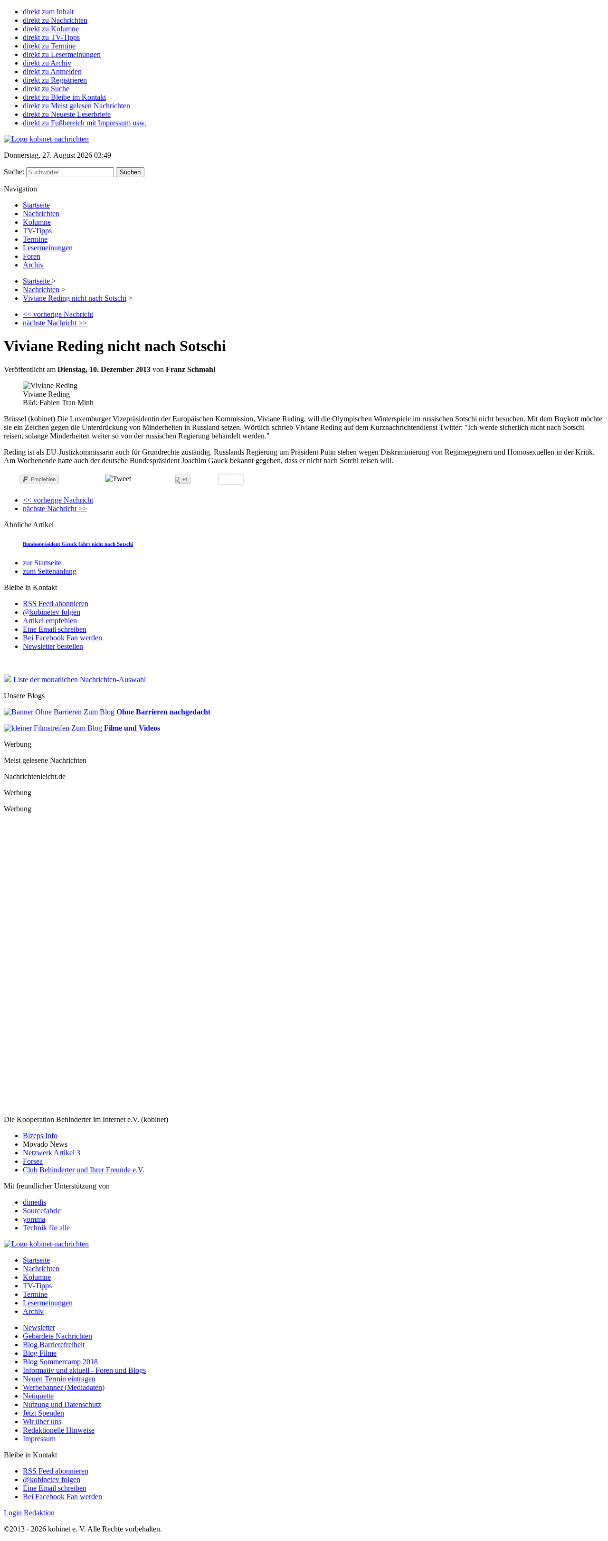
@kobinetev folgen (51, 612)
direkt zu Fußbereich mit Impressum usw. (84, 123)
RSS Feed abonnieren (55, 603)
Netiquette (38, 1396)
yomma (34, 1219)
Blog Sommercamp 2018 (60, 1362)
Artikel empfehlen (50, 621)
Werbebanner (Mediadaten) (63, 1387)
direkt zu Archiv (47, 63)
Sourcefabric (42, 1211)
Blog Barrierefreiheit (54, 1345)
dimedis (34, 1202)
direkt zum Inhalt (48, 12)
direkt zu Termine (49, 46)
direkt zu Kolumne (51, 29)
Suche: (15, 172)
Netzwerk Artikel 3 (51, 1153)
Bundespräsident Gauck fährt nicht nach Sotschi (78, 544)
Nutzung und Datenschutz (62, 1404)
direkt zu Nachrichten (55, 20)
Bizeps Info (40, 1136)
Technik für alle (46, 1228)
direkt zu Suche (46, 89)
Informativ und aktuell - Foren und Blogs (84, 1370)
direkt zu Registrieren (55, 80)
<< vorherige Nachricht (58, 314)
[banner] (46, 139)
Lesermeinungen (48, 248)
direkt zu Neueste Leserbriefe (67, 114)
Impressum (39, 1439)
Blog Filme (40, 1353)
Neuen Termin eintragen (59, 1379)
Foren (31, 256)
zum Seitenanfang (49, 571)
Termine (35, 239)
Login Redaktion (29, 1513)
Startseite (36, 205)
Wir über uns (42, 1421)
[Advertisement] (75, 963)
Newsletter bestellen (53, 646)
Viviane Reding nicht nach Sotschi (74, 298)
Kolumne (37, 222)
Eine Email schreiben (54, 629)
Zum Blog (146, 712)
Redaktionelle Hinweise (59, 1430)
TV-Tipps (37, 231)
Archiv (33, 265)
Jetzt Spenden (43, 1413)
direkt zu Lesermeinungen (62, 54)
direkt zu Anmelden (52, 71)
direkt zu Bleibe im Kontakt (64, 97)
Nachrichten (41, 213)
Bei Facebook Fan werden (62, 638)
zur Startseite (42, 563)
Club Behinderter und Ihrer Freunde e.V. (83, 1170)
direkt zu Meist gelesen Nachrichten (76, 106)
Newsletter (39, 1327)
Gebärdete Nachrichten (38, 662)
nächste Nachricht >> (55, 323)
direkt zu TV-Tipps (51, 37)
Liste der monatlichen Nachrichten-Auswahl (78, 679)
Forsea (33, 1161)
